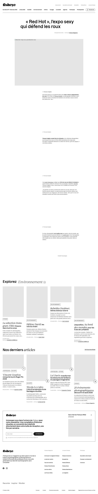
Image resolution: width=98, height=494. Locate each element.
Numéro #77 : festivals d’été (10, 9)
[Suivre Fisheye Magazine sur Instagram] (7, 468)
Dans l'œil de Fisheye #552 (77, 415)
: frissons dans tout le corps (12, 325)
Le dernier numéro (48, 459)
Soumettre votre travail (67, 5)
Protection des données (54, 490)
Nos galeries (65, 459)
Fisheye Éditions (66, 462)
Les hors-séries (48, 469)
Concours (82, 462)
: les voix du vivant (35, 325)
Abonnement (58, 5)
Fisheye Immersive (66, 455)
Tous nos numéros (48, 462)
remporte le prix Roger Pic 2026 (13, 376)
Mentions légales (71, 490)
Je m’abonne (39, 433)
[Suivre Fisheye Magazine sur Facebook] (3, 468)
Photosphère (80, 9)
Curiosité (58, 9)
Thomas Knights (58, 96)
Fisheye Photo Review (49, 466)
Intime (45, 9)
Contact (44, 490)
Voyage (52, 9)
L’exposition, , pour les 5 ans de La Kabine (84, 326)
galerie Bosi (66, 235)
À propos (37, 490)
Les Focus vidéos (48, 472)
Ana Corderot (65, 321)
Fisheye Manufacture (67, 469)
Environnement (38, 9)
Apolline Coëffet (18, 389)
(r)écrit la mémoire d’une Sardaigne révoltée (36, 389)
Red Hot (76, 183)
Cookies (63, 490)
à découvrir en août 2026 (83, 390)
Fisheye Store (83, 5)
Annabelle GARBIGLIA (12, 340)
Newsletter (76, 5)
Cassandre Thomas (66, 390)
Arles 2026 (22, 9)
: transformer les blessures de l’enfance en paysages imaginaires (60, 377)
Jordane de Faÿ (41, 401)
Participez (72, 9)
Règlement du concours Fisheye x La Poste (86, 490)
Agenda (65, 9)
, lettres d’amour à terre (60, 309)
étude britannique (49, 182)
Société (29, 9)
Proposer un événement (85, 459)
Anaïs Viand (41, 337)
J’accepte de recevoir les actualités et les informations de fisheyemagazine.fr (23, 437)
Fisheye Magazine (73, 32)
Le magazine (65, 472)
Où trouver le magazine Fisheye (51, 455)
